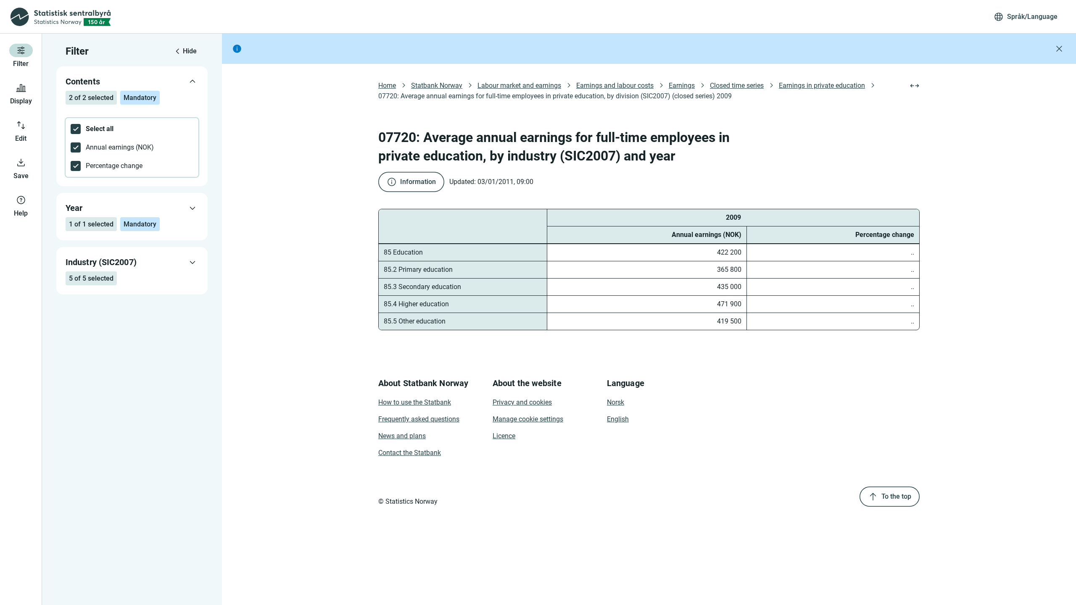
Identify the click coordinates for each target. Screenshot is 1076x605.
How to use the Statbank (414, 402)
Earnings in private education (822, 85)
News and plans (402, 436)
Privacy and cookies (522, 402)
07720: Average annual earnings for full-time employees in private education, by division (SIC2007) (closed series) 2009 (555, 96)
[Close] (1059, 48)
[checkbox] (132, 129)
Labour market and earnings (519, 85)
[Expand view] (915, 86)
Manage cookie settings (528, 419)
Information (418, 182)
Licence (504, 436)
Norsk (615, 402)
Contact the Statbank (409, 453)
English (618, 419)
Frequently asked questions (418, 419)
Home (387, 85)
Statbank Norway (436, 85)
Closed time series (737, 85)
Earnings (682, 85)
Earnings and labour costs (615, 85)
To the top (896, 496)
